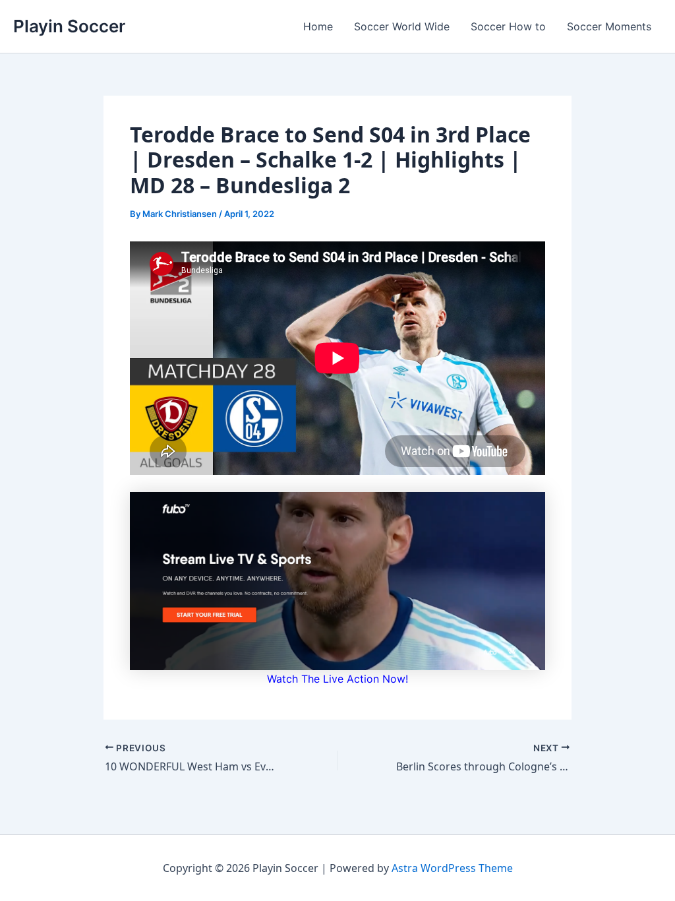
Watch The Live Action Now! (337, 678)
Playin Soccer (69, 26)
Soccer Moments (609, 26)
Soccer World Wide (402, 26)
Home (318, 26)
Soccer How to (508, 26)
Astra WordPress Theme (452, 868)
